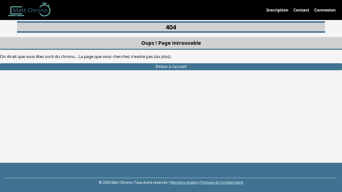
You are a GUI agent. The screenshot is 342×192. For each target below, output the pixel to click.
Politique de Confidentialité (221, 182)
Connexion (325, 10)
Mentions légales (184, 182)
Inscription (277, 10)
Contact (301, 10)
